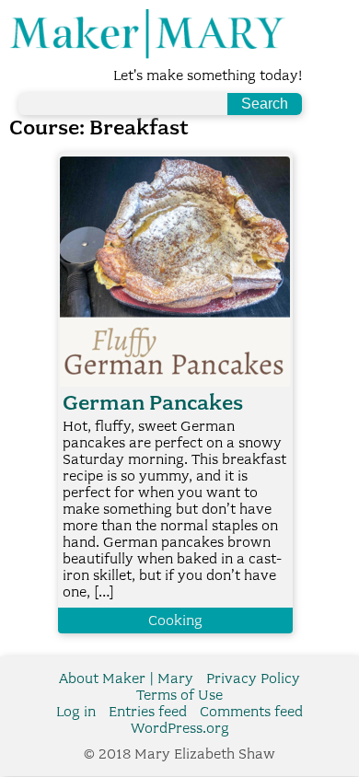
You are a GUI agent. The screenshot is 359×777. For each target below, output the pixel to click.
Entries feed (148, 711)
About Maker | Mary (126, 678)
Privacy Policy (253, 678)
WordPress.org (180, 728)
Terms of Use (179, 695)
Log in (76, 711)
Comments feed (251, 711)
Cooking (175, 620)
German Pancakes (153, 402)
